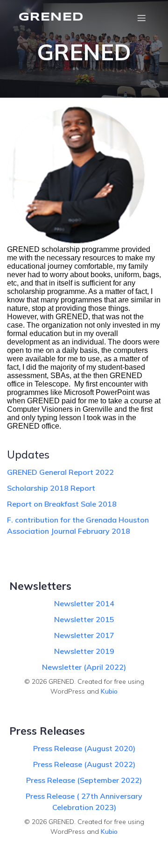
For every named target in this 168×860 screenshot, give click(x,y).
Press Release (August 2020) (84, 748)
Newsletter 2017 (84, 635)
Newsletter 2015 (84, 619)
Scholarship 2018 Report (51, 488)
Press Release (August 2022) (84, 764)
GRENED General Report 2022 (60, 472)
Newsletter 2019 (84, 651)
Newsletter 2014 (84, 603)
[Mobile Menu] (141, 18)
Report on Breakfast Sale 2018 (62, 504)
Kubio (109, 691)
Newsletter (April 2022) (84, 667)
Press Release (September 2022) (84, 780)
